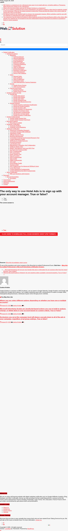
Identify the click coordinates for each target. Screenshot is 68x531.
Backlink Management (16, 136)
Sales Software (17, 78)
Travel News (7, 180)
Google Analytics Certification (22, 115)
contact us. (38, 520)
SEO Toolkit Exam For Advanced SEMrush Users (24, 166)
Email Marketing (18, 61)
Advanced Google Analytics (21, 106)
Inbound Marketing (18, 58)
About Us (6, 507)
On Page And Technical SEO (18, 150)
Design (12, 84)
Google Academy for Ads (14, 93)
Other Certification (12, 172)
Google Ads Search (19, 96)
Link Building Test (15, 144)
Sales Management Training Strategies (24, 82)
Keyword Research (15, 142)
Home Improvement (9, 181)
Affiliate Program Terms (17, 135)
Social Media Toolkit (16, 163)
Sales (11, 75)
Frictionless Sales (18, 81)
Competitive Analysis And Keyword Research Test (24, 138)
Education (6, 175)
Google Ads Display (19, 97)
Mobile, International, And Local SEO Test (22, 148)
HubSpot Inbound (18, 57)
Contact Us (6, 509)
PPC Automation (15, 153)
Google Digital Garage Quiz (18, 118)
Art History (13, 178)
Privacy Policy (7, 510)
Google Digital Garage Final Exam (20, 120)
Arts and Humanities (13, 177)
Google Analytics (15, 103)
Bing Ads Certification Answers (9, 187)
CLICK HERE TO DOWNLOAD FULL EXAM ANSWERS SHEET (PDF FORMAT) (29, 234)
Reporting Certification (19, 70)
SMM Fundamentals (16, 160)
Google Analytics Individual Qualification (25, 105)
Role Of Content (14, 156)
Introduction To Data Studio (21, 114)
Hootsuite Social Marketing (18, 127)
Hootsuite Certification (13, 124)
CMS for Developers (19, 87)
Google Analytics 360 (19, 108)
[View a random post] (0, 40)
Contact (5, 184)
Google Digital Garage (13, 117)
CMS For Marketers (19, 67)
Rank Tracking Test (15, 154)
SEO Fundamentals (16, 157)
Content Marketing (18, 60)
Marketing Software (19, 63)
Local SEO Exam (15, 168)
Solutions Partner (18, 90)
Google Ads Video (18, 99)
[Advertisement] (30, 34)
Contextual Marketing (19, 64)
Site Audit (13, 162)
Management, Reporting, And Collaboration (22, 145)
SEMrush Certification (13, 129)
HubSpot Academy (12, 54)
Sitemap (5, 512)
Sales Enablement (18, 79)
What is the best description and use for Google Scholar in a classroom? (24, 8)
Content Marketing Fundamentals (20, 169)
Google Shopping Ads (19, 100)
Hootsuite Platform (15, 126)
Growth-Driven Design (19, 85)
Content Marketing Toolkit (17, 139)
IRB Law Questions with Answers (19, 174)
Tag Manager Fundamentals (21, 112)
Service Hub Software (19, 73)
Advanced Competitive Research (19, 130)
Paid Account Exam (15, 88)
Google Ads (13, 94)
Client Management (19, 72)
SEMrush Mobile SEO (16, 147)
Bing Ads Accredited (16, 123)
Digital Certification (9, 52)
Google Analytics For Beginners (22, 109)
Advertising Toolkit (15, 133)
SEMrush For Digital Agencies (19, 141)
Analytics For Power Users (21, 111)
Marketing (13, 55)
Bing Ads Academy (12, 121)
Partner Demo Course (19, 91)
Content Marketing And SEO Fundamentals (22, 171)
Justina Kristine (17, 305)
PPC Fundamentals (16, 151)
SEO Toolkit (13, 159)
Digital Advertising (18, 69)
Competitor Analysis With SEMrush (20, 132)
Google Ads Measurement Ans (22, 102)
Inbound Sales (17, 76)
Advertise (6, 183)
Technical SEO (14, 165)
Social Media (17, 66)
